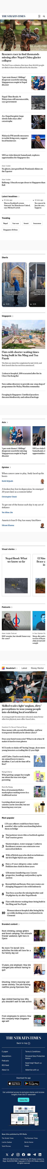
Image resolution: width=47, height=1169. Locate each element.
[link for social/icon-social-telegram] (34, 1154)
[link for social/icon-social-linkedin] (40, 1154)
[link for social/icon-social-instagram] (18, 1154)
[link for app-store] (14, 1083)
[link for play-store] (32, 1083)
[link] (13, 16)
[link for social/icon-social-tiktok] (12, 1154)
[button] (39, 16)
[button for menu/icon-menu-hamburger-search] (44, 16)
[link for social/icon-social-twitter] (7, 1154)
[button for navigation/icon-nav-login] (39, 16)
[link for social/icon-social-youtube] (29, 1154)
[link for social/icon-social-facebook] (23, 1154)
